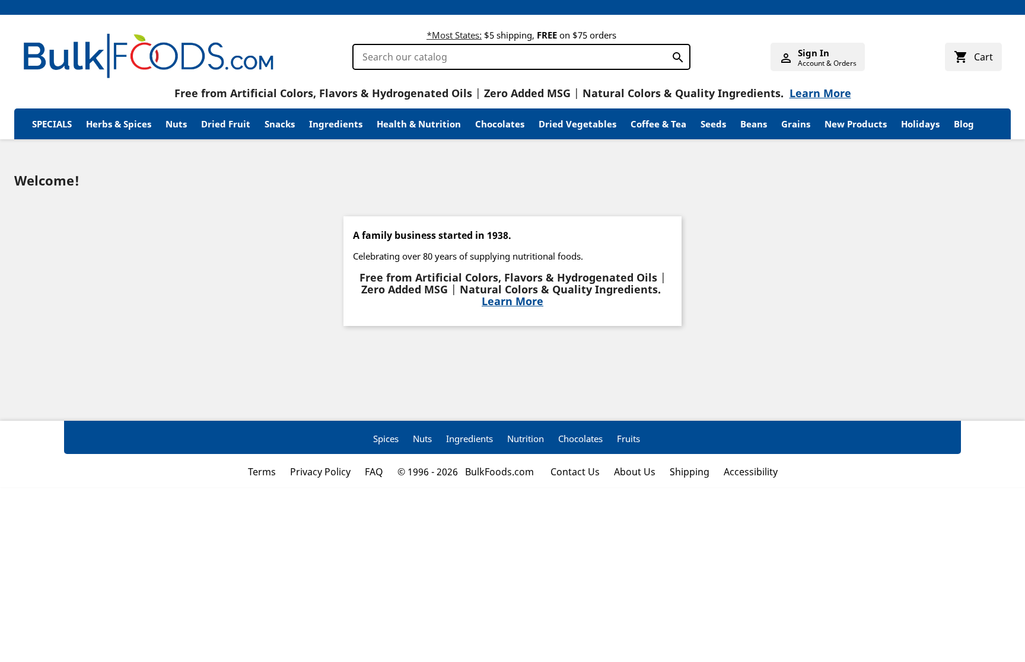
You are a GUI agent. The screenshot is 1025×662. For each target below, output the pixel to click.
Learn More (820, 93)
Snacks (280, 124)
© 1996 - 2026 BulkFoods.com (466, 471)
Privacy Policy (320, 471)
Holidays (920, 124)
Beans (753, 124)
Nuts (176, 124)
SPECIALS (52, 124)
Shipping (689, 471)
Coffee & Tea (658, 124)
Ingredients (335, 124)
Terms (262, 471)
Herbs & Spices (118, 124)
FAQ (374, 471)
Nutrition (525, 438)
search (675, 54)
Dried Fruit (225, 124)
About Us (634, 471)
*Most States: (454, 35)
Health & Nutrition (419, 124)
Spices (386, 438)
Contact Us (575, 471)
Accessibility (751, 471)
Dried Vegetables (577, 124)
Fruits (628, 438)
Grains (795, 124)
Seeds (713, 124)
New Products (856, 124)
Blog (964, 124)
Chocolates (499, 124)
